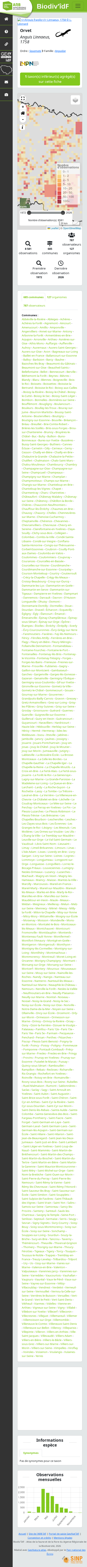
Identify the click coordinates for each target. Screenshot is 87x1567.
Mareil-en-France (60, 884)
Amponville (57, 327)
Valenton (59, 1267)
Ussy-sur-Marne (45, 1263)
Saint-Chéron (60, 1098)
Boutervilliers (42, 416)
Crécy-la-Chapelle (34, 577)
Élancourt (47, 614)
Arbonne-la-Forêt (32, 335)
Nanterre (40, 981)
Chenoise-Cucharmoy (50, 517)
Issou (40, 735)
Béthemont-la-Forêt (34, 376)
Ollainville (28, 1013)
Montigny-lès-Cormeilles (37, 948)
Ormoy (36, 1021)
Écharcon (51, 610)
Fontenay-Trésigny (48, 658)
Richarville (66, 1069)
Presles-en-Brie (57, 1053)
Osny (25, 1025)
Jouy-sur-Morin (31, 751)
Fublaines (51, 666)
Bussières (67, 440)
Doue (68, 606)
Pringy (73, 1053)
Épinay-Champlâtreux (52, 618)
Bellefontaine (30, 372)
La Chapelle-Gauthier (44, 761)
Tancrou (54, 1239)
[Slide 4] (43, 1424)
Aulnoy (26, 347)
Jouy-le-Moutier (60, 747)
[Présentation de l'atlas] (6, 31)
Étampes (27, 626)
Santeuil (51, 1211)
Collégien (60, 533)
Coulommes (29, 557)
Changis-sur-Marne (34, 485)
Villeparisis (69, 1328)
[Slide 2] (33, 1424)
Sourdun (53, 1235)
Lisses (42, 852)
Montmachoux (55, 953)
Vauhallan (69, 1275)
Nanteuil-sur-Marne (34, 985)
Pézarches (64, 1037)
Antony (67, 331)
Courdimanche (60, 565)
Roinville (27, 1077)
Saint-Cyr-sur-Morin (59, 1106)
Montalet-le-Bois (48, 924)
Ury (25, 1263)
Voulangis (56, 1352)
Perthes (51, 1037)
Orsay (70, 1021)
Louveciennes (51, 868)
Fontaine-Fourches (33, 650)
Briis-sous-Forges (56, 428)
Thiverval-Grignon (65, 1243)
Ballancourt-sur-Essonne (61, 355)
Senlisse (27, 1219)
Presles (41, 1053)
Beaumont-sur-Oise (34, 367)
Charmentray (30, 493)
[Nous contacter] (6, 82)
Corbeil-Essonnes (32, 549)
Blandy (26, 380)
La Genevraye (62, 775)
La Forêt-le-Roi (42, 775)
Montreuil (48, 957)
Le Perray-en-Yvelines (47, 807)
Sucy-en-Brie (39, 1239)
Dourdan (27, 610)
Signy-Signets (41, 1223)
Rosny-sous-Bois (32, 1082)
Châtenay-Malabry (50, 497)
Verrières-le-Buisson (43, 1295)
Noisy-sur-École (31, 1005)
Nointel (51, 997)
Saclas (25, 1090)
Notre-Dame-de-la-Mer (36, 1009)
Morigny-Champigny (48, 961)
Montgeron (29, 944)
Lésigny (47, 827)
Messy (63, 908)
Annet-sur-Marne (50, 331)
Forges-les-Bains (32, 662)
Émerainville (29, 618)
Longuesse (37, 864)
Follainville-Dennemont (36, 646)
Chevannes (61, 521)
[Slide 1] (29, 1424)
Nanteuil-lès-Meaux (60, 981)
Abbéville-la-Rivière (33, 319)
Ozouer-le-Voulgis (64, 1025)
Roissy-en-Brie (43, 1077)
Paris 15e (66, 1029)
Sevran (26, 1223)
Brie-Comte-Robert (55, 424)
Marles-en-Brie (46, 892)
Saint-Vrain (44, 1203)
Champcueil (38, 472)
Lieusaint (63, 844)
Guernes (67, 710)
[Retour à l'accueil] (6, 19)
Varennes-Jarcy (48, 1271)
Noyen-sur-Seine (62, 1009)
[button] (23, 98)
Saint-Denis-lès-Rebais (35, 1110)
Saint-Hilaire (37, 1134)
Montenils (64, 932)
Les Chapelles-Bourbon (43, 817)
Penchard (28, 1037)
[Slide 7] (56, 1424)
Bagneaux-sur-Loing (65, 351)
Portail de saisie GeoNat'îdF (64, 1533)
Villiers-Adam (64, 1336)
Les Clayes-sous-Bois (35, 823)
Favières (47, 634)
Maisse (51, 880)
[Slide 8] (61, 1424)
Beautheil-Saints (58, 367)
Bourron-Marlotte (41, 412)
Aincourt (65, 323)
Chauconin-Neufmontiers (49, 505)
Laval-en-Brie (30, 795)
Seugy (72, 1219)
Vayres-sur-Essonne (43, 1283)
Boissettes (49, 384)
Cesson (26, 452)
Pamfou (41, 1029)
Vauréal (40, 1279)
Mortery (40, 969)
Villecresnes (29, 1316)
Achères (65, 319)
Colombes (28, 537)
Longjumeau (45, 860)
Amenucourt (30, 327)
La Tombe (50, 791)
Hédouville (43, 727)
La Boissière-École (48, 755)
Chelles (51, 513)
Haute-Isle (28, 727)
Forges (67, 658)
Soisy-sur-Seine (39, 1231)
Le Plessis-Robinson (58, 811)
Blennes (46, 380)
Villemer (72, 1316)
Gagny (63, 666)
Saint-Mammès (40, 1150)
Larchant (27, 787)
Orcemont (63, 1013)
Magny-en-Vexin (46, 876)
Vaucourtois (53, 1275)
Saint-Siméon (38, 1195)
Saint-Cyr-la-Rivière (53, 1102)
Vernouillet (42, 1291)
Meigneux (39, 904)
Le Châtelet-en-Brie (45, 799)
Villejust (43, 1316)
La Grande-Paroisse (58, 779)
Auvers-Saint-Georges (62, 347)
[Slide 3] (38, 1424)
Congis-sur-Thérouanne (59, 545)
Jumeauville (50, 751)
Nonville (69, 1005)
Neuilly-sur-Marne (33, 997)
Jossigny (62, 739)
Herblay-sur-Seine (63, 727)
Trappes (50, 1255)
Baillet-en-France (33, 355)
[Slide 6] (52, 1424)
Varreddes (37, 1275)
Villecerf (52, 1311)
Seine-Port (67, 1215)
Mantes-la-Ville (67, 880)
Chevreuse (49, 525)
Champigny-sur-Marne (36, 477)
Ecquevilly (66, 610)
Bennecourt (57, 372)
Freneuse (50, 662)
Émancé (60, 614)
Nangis (48, 977)
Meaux (64, 900)
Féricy (25, 638)
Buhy (42, 436)
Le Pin (67, 807)
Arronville (40, 339)
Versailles (63, 1295)
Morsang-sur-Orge (33, 965)
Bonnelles (41, 400)
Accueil (22, 1533)
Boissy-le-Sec (42, 396)
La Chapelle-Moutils (57, 767)
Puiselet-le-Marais (45, 1061)
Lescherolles (55, 819)
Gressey (71, 698)
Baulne (59, 359)
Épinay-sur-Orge (49, 622)
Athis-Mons (36, 343)
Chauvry (39, 513)
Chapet (56, 489)
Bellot (44, 372)
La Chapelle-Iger (56, 763)
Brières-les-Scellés (33, 428)
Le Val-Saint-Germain (58, 839)
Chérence (46, 521)
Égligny (26, 614)
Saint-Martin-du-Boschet (37, 1158)
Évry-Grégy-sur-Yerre (64, 630)
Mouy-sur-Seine (45, 973)
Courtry (54, 573)
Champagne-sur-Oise (36, 468)
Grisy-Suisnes (45, 706)
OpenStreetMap (72, 228)
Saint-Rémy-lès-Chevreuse (46, 1184)
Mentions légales (63, 1537)
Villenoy (56, 1328)
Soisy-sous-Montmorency (46, 1227)
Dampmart (71, 593)
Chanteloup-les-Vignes (36, 489)
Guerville (27, 715)
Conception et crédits (39, 1537)
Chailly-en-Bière (42, 452)
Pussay (63, 1061)
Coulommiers (47, 557)
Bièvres (64, 376)
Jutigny (64, 751)
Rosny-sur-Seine (55, 1082)
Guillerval (27, 719)
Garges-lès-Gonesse (62, 674)
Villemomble (61, 1320)
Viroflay (73, 1348)
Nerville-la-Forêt (46, 989)
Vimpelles (60, 1348)
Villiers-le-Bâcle (52, 1340)
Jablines (62, 735)
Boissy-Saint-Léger (63, 396)
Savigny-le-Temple (48, 1215)
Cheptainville (30, 521)
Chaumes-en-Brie (62, 509)
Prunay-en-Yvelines (47, 1057)
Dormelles (56, 606)
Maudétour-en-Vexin (35, 900)
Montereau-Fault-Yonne (37, 936)
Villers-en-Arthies (57, 1332)
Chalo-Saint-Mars (62, 460)
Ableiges (53, 319)
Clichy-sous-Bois (42, 533)
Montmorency (31, 957)
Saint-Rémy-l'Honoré (62, 1187)
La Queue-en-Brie (61, 783)
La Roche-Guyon (54, 787)
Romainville (61, 1077)
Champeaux (55, 472)
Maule (54, 900)
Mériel (53, 908)
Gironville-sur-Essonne (36, 686)
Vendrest (44, 1287)
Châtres (26, 505)
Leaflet (54, 228)
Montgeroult (46, 944)
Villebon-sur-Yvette (34, 1311)
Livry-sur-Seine (42, 856)
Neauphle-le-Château (62, 985)
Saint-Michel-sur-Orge (51, 1170)
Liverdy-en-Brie (57, 852)
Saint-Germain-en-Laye (46, 1122)
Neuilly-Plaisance (63, 993)
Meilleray (53, 904)
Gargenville (41, 674)
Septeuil (39, 1219)
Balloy (27, 359)
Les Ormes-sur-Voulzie (49, 831)
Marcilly (26, 884)
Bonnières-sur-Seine (61, 400)
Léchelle (64, 799)
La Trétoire (65, 791)
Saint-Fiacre (56, 1118)
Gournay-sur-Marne (34, 694)
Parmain (52, 1033)
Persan (40, 1037)
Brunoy (48, 432)
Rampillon (28, 1069)
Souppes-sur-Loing (34, 1235)
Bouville (57, 420)
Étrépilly (62, 626)
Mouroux (53, 969)
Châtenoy (41, 501)
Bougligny (45, 404)
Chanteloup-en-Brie (60, 485)
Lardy (38, 787)
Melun (65, 904)
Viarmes (39, 1303)
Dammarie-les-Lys (33, 585)
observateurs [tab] (34, 305)
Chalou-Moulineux (33, 464)
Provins (28, 1057)
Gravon (59, 698)
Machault (28, 876)
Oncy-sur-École (45, 1013)
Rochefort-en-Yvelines (52, 1073)
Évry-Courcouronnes (36, 630)
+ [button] (23, 106)
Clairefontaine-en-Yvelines (49, 529)
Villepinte (27, 1332)
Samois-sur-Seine (32, 1207)
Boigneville (60, 380)
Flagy (25, 642)
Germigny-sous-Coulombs (38, 682)
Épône (65, 622)
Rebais (41, 1069)
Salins (71, 1203)
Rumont (51, 1086)
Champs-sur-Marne (56, 481)
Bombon (27, 400)
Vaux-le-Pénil (55, 1279)
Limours (60, 848)
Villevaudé (47, 1336)
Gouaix (69, 690)
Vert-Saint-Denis (62, 1299)
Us (31, 1263)
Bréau (25, 424)
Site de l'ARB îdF (37, 1533)
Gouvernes (56, 694)
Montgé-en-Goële (58, 940)
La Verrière (47, 795)
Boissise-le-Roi (44, 388)
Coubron (51, 549)
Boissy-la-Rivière (33, 392)
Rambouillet (56, 1065)
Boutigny (58, 416)
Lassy (38, 791)
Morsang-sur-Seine (59, 965)
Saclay (35, 1090)
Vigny (61, 1307)
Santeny (38, 1211)
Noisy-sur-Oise (52, 1005)
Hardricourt (62, 723)
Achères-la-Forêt (32, 323)
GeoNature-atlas (37, 1549)
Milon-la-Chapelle (44, 912)
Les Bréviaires (49, 815)
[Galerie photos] (6, 94)
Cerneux (57, 448)
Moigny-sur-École (67, 916)
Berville (71, 372)
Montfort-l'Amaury (33, 940)
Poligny (56, 1045)
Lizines (58, 856)
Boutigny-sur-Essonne (36, 420)
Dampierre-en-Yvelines (48, 593)
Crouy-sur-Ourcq (58, 581)
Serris (63, 1219)
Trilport (72, 1259)
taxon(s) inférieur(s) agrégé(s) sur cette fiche (50, 79)
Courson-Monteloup (35, 573)
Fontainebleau (62, 646)
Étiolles (39, 626)
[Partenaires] (6, 44)
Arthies (52, 339)
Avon (47, 351)
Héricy (26, 731)
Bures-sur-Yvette (48, 440)
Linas (71, 848)
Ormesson (42, 1017)
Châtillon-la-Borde (61, 501)
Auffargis (51, 343)
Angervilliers (29, 331)
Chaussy (27, 513)
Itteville (51, 735)
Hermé (36, 731)
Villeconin (66, 1311)
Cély (47, 448)
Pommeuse (70, 1045)
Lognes (69, 856)
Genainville (41, 678)
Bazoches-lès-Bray (33, 363)
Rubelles (72, 1082)
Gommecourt (54, 690)
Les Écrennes (58, 823)
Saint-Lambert (68, 1142)
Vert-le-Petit (42, 1299)
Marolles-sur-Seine (56, 896)
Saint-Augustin (60, 1094)
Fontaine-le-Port (58, 650)
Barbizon (38, 359)
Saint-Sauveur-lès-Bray (36, 1191)
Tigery (50, 1251)
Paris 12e (53, 1029)
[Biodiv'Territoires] (6, 69)
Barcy (49, 359)
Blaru (36, 380)
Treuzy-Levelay (41, 1259)
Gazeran (27, 678)
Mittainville (47, 916)
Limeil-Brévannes (42, 848)
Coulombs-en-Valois (50, 553)
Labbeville (28, 755)
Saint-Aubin (41, 1094)
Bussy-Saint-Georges (35, 444)
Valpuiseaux (29, 1271)
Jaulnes (49, 739)
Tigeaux (39, 1251)
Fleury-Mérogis (61, 642)
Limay (25, 848)
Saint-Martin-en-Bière (44, 1162)
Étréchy (50, 626)
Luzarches (63, 872)
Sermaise (51, 1219)
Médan (26, 904)
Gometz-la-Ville (61, 686)
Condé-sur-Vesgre (44, 541)
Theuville (46, 1243)
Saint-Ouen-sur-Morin (59, 1174)
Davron (57, 597)
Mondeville (57, 920)
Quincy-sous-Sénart (34, 1065)
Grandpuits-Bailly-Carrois (37, 698)
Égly (35, 614)
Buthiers (55, 444)
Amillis (44, 327)
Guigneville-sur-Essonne (50, 715)
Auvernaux (39, 347)
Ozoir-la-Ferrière (40, 1025)
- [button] (23, 119)
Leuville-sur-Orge (32, 839)
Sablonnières (67, 1086)
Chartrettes (57, 493)
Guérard (55, 710)
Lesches (70, 819)
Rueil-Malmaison (33, 1086)
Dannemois (30, 597)
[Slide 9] (65, 1424)
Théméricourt (30, 1243)
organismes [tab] (57, 297)
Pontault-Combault (51, 1049)
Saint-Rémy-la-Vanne (49, 1182)
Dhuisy (42, 601)
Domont (54, 601)
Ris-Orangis (29, 1073)
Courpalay (65, 569)
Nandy (37, 977)
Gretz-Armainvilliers (34, 702)
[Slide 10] (70, 1424)
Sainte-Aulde (59, 1110)
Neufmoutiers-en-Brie (36, 993)
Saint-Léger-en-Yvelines (38, 1146)
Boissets (36, 384)
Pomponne (30, 1049)
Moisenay (29, 920)
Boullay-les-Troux (45, 408)
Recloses (52, 1069)
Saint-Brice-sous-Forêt (35, 1098)
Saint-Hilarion (56, 1134)
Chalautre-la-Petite (61, 456)
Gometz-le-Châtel (33, 690)
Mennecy (41, 908)
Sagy (44, 1090)
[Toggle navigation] (78, 6)
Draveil (39, 610)
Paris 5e (40, 1033)
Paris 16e (27, 1033)
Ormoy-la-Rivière (53, 1021)
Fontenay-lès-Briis (50, 654)
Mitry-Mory (30, 916)
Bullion (51, 436)
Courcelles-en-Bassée (50, 561)
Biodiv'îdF (53, 6)
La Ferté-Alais (48, 771)
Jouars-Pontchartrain (46, 743)
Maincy (40, 880)
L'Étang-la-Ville (31, 835)
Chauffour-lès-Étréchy (35, 509)
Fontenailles (29, 654)
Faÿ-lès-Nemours (65, 634)
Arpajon (27, 339)
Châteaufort (29, 497)
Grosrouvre (40, 710)
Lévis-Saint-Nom (45, 844)
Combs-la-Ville (45, 537)
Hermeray (48, 731)
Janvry (39, 739)
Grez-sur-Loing (57, 702)
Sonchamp (58, 1231)
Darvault (45, 597)
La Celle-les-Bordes (50, 759)
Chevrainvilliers (31, 525)
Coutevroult (69, 573)
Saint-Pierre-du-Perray (36, 1178)
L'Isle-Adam (29, 852)
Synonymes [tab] (30, 1453)
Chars (44, 493)
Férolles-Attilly (40, 638)
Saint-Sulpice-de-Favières (37, 1199)
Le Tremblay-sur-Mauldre (57, 835)
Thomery (29, 1247)
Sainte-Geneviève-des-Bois (51, 1114)
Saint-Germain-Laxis (54, 1126)
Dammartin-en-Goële (59, 585)
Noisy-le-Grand (41, 1001)
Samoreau (51, 1207)
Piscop (26, 1041)
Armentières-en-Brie (58, 335)
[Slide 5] (47, 1424)
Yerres (39, 1356)
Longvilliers (53, 864)
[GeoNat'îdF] (6, 56)
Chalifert (27, 460)
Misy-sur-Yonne (67, 912)
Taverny (67, 1239)
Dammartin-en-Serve (35, 589)
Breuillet (36, 424)
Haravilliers (46, 723)
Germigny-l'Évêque (62, 678)
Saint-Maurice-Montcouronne (56, 1166)
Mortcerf (27, 969)
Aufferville (65, 343)
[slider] (63, 213)
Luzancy (50, 872)
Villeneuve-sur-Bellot (36, 1328)
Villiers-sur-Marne (47, 1344)
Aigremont (51, 323)
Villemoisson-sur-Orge (37, 1320)
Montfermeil (61, 936)
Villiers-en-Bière (31, 1340)
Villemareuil (57, 1316)
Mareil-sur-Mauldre (52, 888)
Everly (73, 626)
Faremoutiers (31, 634)
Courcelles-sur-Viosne (35, 565)
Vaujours (27, 1279)
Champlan (58, 477)
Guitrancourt (64, 719)
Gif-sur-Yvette (65, 682)
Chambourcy (55, 464)
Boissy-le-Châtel (55, 392)
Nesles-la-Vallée (67, 989)
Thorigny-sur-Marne (49, 1247)
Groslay (26, 710)
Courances (28, 561)
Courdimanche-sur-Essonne (39, 569)
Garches (27, 674)
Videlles (51, 1303)
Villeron (40, 1332)
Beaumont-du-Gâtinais (60, 363)
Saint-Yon (59, 1203)
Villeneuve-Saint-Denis (63, 1324)
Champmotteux (32, 481)
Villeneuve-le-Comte (34, 1324)
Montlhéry (37, 953)
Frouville (37, 666)
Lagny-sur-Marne (33, 779)
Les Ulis (69, 831)
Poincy (35, 1045)
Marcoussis (41, 884)
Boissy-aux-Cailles (66, 388)
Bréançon (70, 420)
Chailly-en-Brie (63, 452)
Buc (34, 436)
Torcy (59, 1251)
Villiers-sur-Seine (41, 1348)
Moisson (43, 920)
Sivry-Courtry (60, 1223)
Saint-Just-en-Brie (46, 1142)
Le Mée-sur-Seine (60, 803)
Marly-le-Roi (64, 892)
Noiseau (63, 997)
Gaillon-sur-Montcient (35, 670)
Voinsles (28, 1352)
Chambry (71, 464)
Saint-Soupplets (59, 1195)
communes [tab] (33, 297)
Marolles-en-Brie (32, 896)
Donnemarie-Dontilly (35, 606)
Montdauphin (47, 932)
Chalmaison (41, 460)
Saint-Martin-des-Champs (57, 1154)
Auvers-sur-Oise (32, 351)
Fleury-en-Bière (40, 642)
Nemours (28, 989)
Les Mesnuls (61, 827)
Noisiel (26, 1001)
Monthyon (63, 944)
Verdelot (57, 1287)
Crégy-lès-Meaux (57, 577)
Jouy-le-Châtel (39, 747)
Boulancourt (62, 404)
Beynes (53, 376)
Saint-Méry (28, 1170)
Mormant (69, 961)
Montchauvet (45, 928)
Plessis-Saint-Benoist (45, 1041)
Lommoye (28, 860)
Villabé (71, 1307)
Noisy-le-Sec (60, 1001)
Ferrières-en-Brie (61, 638)
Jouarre (26, 743)
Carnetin (37, 448)
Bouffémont (29, 404)
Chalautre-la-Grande (34, 456)
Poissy (45, 1045)
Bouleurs (27, 408)
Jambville (27, 739)
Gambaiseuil (59, 670)
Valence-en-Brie (42, 1267)
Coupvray (64, 557)
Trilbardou (59, 1259)
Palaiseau (28, 1029)
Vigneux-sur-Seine (44, 1307)
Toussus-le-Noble (32, 1255)
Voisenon (42, 1352)
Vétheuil (27, 1303)
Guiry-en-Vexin (44, 719)
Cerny (68, 448)
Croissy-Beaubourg (34, 581)
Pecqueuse (66, 1033)
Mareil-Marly (30, 888)
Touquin (70, 1251)
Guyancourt (29, 723)
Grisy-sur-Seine (65, 706)
